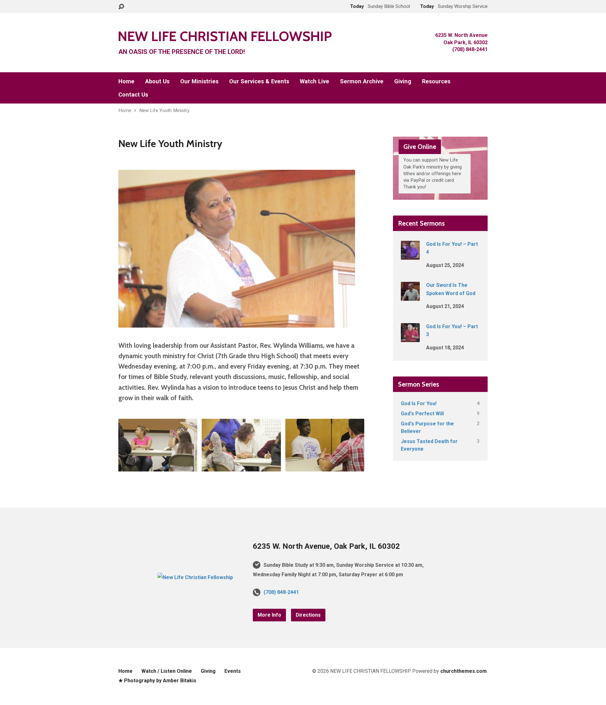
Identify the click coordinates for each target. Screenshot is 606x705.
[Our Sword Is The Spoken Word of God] (410, 296)
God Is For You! (419, 403)
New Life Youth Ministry (164, 110)
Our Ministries (199, 81)
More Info (269, 615)
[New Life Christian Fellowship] (195, 577)
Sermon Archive (361, 81)
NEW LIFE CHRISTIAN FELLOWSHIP (225, 36)
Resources (436, 81)
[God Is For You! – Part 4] (410, 255)
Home (126, 81)
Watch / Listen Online (166, 671)
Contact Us (133, 95)
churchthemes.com (463, 671)
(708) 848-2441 (281, 592)
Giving (402, 81)
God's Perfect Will (422, 414)
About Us (157, 81)
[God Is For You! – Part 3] (410, 338)
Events (232, 671)
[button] (157, 445)
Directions (308, 615)
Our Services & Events (259, 81)
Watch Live (314, 81)
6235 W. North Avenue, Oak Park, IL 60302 (326, 546)
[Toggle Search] (121, 7)
